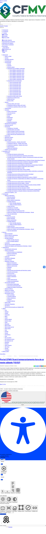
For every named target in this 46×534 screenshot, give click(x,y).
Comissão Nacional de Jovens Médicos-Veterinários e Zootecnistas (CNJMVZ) (25, 165)
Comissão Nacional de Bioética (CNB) (15, 168)
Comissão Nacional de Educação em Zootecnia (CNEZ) (19, 163)
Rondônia (7, 342)
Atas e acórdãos (11, 294)
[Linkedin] (42, 366)
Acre (6, 310)
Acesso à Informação (12, 111)
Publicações (7, 135)
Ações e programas (9, 250)
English (6, 26)
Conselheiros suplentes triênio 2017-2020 (16, 106)
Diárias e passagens (11, 276)
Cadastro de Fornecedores (11, 149)
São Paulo (7, 346)
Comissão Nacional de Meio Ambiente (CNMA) (17, 186)
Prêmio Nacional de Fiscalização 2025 (16, 134)
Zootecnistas (8, 215)
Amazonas (7, 314)
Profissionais (5, 194)
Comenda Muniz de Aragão (13, 129)
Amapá (6, 313)
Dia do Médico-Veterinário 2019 (17, 77)
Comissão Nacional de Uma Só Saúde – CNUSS (18, 183)
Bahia (6, 316)
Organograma (8, 108)
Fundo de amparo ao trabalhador (14, 252)
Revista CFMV (10, 100)
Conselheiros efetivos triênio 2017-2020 (16, 105)
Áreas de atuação (11, 197)
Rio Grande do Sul (9, 340)
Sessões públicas (11, 301)
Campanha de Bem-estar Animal (14, 96)
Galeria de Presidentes (12, 148)
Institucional (5, 54)
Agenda (6, 57)
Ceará (6, 317)
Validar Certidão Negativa (15, 204)
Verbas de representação (13, 281)
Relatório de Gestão (9, 290)
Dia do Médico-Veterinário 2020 (17, 76)
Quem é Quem (8, 140)
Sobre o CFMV (8, 56)
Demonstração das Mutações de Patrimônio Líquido (19, 270)
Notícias (9, 64)
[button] (0, 407)
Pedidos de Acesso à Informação (14, 287)
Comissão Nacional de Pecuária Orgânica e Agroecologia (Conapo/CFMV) (24, 189)
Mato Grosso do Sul (9, 327)
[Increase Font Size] (2, 459)
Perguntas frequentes (12, 122)
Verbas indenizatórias (12, 279)
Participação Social (9, 293)
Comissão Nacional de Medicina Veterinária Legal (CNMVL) (20, 166)
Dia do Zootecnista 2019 (15, 93)
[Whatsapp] (34, 366)
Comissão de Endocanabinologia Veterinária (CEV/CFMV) (20, 155)
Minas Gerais (8, 328)
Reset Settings (3, 514)
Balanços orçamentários (12, 264)
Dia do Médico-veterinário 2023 (17, 73)
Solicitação (9, 119)
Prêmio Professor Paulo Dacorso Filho (15, 132)
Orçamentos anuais (11, 275)
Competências (8, 61)
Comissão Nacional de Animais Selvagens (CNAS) (18, 187)
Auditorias (7, 256)
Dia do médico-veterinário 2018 (17, 79)
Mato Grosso (8, 325)
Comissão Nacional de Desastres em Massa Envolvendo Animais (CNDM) (23, 184)
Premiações (7, 126)
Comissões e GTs (6, 151)
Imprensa (9, 65)
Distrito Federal (8, 319)
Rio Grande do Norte (9, 339)
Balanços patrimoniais (12, 265)
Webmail (2, 27)
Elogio (8, 116)
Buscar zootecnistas (11, 220)
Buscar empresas (11, 198)
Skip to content (3, 0)
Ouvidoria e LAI (7, 49)
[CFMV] (23, 18)
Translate (10, 527)
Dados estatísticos (11, 298)
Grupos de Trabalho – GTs (11, 192)
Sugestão (9, 120)
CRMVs (4, 308)
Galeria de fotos (10, 99)
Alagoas (6, 311)
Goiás (6, 322)
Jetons (8, 278)
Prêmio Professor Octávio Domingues (15, 131)
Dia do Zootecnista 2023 (15, 86)
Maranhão (7, 324)
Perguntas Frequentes (10, 304)
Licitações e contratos (10, 291)
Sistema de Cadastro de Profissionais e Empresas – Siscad (20, 212)
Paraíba (6, 331)
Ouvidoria (7, 109)
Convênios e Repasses (10, 258)
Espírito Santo (8, 320)
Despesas (9, 267)
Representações (8, 138)
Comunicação (8, 62)
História (6, 102)
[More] (45, 366)
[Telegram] (36, 366)
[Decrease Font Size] (2, 464)
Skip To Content (4, 512)
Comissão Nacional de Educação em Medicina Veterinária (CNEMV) (22, 161)
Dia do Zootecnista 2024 (15, 85)
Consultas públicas (11, 296)
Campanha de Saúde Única (13, 97)
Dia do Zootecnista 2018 (15, 94)
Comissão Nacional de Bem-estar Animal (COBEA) (18, 169)
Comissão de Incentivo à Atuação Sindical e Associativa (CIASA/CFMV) (23, 190)
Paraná (6, 333)
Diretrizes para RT (9, 125)
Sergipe (6, 348)
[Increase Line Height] (2, 474)
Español (2, 26)
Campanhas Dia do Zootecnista (14, 80)
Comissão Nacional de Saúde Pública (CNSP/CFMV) (19, 181)
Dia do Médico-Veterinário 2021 (17, 74)
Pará (6, 330)
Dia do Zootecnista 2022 (15, 88)
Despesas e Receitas (9, 261)
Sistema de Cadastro (8, 43)
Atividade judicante (9, 59)
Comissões (7, 152)
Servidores (7, 305)
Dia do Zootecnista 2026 (15, 82)
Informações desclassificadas (14, 285)
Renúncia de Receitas (12, 253)
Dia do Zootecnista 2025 (15, 83)
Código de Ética (11, 206)
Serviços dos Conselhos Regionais (12, 244)
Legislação (7, 242)
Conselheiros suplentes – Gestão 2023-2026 (17, 145)
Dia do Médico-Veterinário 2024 (17, 71)
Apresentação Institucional (11, 249)
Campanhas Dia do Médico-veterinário (16, 68)
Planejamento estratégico (10, 123)
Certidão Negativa (7, 40)
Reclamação (10, 117)
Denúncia (9, 114)
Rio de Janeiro (8, 337)
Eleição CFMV (5, 351)
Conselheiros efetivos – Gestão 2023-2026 (17, 143)
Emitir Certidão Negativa (15, 203)
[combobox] (23, 399)
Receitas (9, 268)
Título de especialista (12, 213)
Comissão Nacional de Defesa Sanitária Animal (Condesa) (20, 174)
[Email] (43, 366)
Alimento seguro (11, 67)
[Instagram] (40, 366)
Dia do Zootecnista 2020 (15, 91)
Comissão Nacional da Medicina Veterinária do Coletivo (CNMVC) (22, 177)
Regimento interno (9, 137)
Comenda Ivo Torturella (12, 128)
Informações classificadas (13, 284)
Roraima (7, 343)
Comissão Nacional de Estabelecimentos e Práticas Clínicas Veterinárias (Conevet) (26, 160)
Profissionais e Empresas (9, 41)
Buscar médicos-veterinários (13, 200)
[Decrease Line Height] (2, 479)
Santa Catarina (8, 345)
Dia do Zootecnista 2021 (15, 90)
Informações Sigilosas (10, 282)
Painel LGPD (7, 302)
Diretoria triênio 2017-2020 (13, 103)
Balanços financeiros (12, 262)
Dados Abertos (8, 259)
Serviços (4, 232)
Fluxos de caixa (10, 273)
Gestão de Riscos (9, 288)
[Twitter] (39, 366)
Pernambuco (7, 334)
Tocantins (7, 349)
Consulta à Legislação (8, 44)
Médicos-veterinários (9, 195)
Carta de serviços (11, 112)
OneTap (7, 457)
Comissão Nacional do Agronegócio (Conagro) (18, 175)
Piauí (6, 336)
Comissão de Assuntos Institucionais (15, 154)
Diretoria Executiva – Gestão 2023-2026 (16, 142)
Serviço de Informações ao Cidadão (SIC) (14, 307)
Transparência (5, 247)
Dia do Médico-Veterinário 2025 (17, 70)
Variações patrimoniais (12, 272)
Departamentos (10, 146)
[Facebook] (37, 366)
